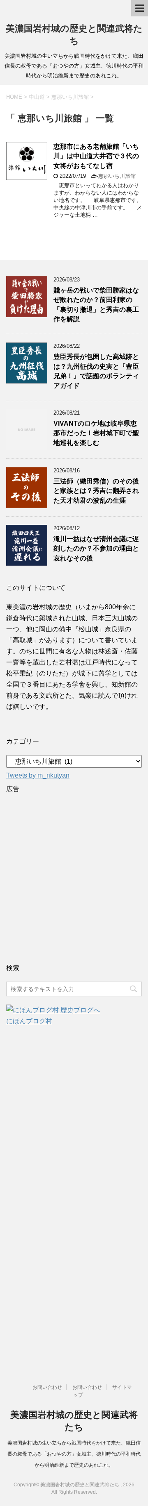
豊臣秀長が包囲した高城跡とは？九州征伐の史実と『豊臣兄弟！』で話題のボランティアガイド (96, 371)
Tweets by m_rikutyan (37, 775)
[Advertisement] (74, 876)
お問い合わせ (47, 1387)
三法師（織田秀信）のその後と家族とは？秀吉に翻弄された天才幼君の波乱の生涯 (96, 491)
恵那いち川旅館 (117, 176)
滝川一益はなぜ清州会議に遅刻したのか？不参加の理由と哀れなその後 (96, 548)
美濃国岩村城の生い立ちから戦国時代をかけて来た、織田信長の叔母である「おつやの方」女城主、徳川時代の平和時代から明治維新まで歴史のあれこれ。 (74, 1454)
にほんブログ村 (29, 1021)
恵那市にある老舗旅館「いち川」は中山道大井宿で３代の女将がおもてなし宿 (96, 156)
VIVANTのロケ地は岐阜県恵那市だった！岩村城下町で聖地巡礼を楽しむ (96, 433)
